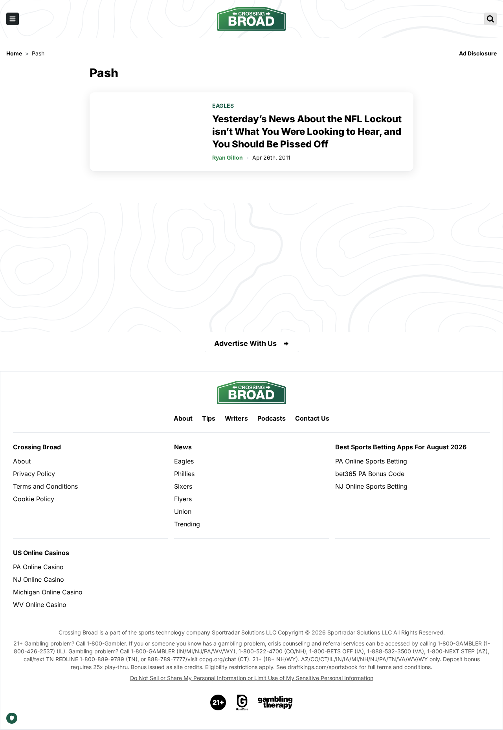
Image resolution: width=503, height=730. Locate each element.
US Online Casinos (41, 553)
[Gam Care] (242, 702)
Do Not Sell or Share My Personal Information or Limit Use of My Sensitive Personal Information (251, 678)
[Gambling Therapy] (275, 702)
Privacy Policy (34, 474)
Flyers (183, 499)
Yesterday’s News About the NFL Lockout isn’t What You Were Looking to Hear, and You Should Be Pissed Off (307, 131)
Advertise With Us (245, 343)
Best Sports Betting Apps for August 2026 (400, 447)
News (183, 447)
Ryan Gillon (227, 157)
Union (182, 511)
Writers (236, 418)
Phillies (184, 474)
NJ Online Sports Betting (371, 486)
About (183, 418)
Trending (187, 524)
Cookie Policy (33, 499)
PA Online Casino (38, 567)
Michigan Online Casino (48, 592)
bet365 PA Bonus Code (369, 474)
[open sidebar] (12, 19)
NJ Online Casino (38, 579)
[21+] (218, 702)
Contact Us (312, 418)
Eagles (223, 105)
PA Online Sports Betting (371, 461)
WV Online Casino (39, 605)
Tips (208, 418)
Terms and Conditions (45, 486)
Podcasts (271, 418)
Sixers (183, 486)
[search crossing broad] (490, 19)
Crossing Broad (37, 447)
